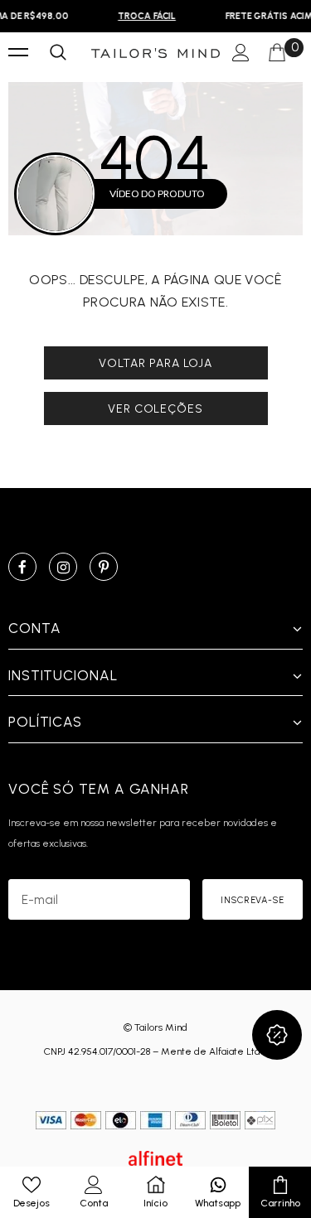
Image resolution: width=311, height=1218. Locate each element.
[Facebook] (22, 567)
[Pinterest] (104, 567)
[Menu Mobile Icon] (18, 53)
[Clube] (277, 1035)
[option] (145, 16)
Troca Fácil (145, 16)
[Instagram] (63, 567)
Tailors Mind (160, 1027)
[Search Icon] (58, 53)
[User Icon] (241, 53)
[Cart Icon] (277, 53)
